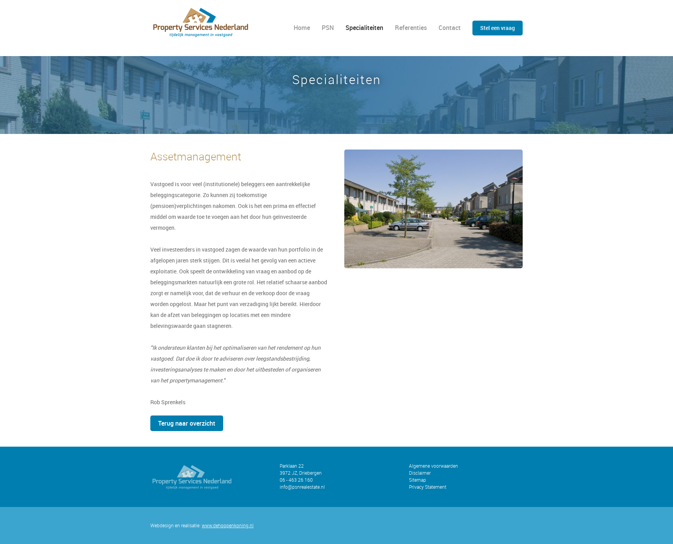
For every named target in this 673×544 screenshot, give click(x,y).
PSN (328, 27)
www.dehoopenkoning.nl (228, 525)
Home (302, 27)
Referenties (411, 27)
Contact (450, 27)
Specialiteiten (364, 27)
